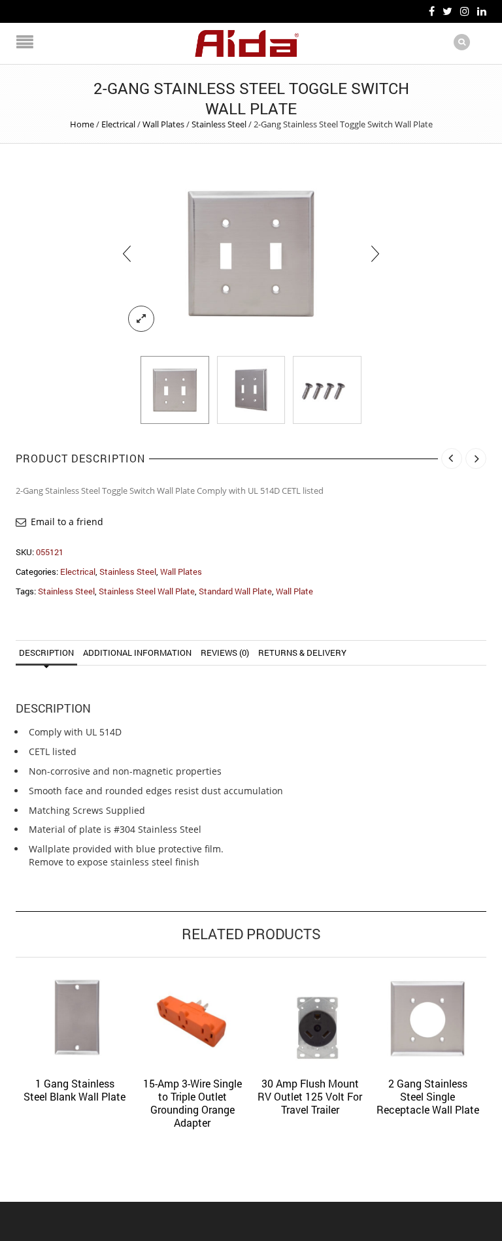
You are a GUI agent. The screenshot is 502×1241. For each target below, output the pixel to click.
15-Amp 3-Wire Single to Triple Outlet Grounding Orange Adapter (192, 1102)
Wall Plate (294, 591)
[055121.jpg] (251, 253)
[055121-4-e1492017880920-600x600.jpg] (251, 390)
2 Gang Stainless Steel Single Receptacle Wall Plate (427, 1096)
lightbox (141, 319)
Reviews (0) (225, 652)
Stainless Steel (219, 124)
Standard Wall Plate (235, 591)
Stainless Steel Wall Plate (147, 591)
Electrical (118, 124)
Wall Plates (163, 124)
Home (82, 124)
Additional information (137, 652)
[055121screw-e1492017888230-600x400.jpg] (327, 390)
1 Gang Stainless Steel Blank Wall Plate (75, 1089)
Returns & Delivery (302, 652)
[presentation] (127, 253)
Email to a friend (67, 521)
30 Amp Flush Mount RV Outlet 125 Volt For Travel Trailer (310, 1096)
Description (46, 652)
